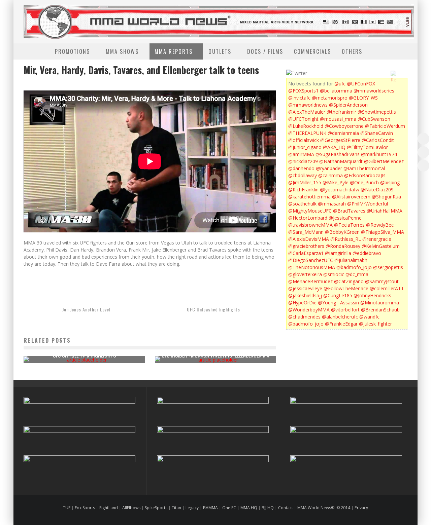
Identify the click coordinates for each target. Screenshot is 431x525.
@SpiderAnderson (348, 105)
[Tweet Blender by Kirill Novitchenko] (401, 73)
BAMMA (210, 508)
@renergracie (376, 239)
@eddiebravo (367, 253)
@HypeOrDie (302, 302)
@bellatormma (336, 90)
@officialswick (303, 140)
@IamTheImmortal (364, 168)
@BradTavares (349, 211)
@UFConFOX (361, 83)
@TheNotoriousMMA (311, 267)
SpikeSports (156, 508)
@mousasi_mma (338, 119)
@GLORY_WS (363, 98)
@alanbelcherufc (340, 316)
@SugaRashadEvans (338, 154)
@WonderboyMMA (309, 309)
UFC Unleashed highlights (213, 309)
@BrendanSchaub (380, 309)
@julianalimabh (350, 260)
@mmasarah (332, 203)
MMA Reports (174, 51)
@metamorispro (329, 98)
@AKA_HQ (334, 147)
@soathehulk (302, 203)
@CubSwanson (374, 119)
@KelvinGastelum (381, 246)
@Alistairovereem (351, 196)
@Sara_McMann (306, 232)
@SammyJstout (382, 281)
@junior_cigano (305, 147)
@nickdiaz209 (303, 161)
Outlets (219, 51)
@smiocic (333, 274)
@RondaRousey (343, 246)
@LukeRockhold (305, 126)
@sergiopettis (388, 267)
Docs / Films (265, 51)
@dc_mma (356, 274)
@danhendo (301, 168)
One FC (229, 508)
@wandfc (369, 316)
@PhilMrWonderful (367, 203)
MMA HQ (248, 508)
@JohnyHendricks (372, 295)
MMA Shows (122, 51)
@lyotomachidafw (339, 189)
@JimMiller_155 (304, 182)
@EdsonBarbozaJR (364, 175)
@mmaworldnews (308, 105)
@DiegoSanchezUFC (310, 260)
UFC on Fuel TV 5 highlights (84, 355)
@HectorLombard (307, 218)
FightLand (108, 508)
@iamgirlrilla (338, 253)
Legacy (192, 508)
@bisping (390, 182)
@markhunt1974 (379, 154)
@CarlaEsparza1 (306, 253)
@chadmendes (304, 316)
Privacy (361, 508)
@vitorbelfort (345, 309)
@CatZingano (349, 281)
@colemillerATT (387, 288)
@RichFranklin (303, 189)
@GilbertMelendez (384, 161)
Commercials (312, 51)
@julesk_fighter (375, 324)
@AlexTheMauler (306, 112)
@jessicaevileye (305, 288)
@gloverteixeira (305, 274)
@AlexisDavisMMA (308, 239)
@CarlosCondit (378, 140)
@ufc (339, 83)
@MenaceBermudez (310, 281)
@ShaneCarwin (376, 133)
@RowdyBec (380, 225)
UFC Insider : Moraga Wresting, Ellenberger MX (215, 355)
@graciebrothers (306, 246)
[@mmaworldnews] (423, 139)
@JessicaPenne (345, 218)
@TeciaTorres (349, 225)
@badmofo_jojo (354, 267)
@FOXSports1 (303, 90)
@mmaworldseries (374, 90)
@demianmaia (343, 133)
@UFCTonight (303, 119)
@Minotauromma (379, 302)
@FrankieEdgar (341, 324)
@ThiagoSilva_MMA (382, 232)
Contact (286, 508)
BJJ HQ (268, 508)
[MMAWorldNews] (423, 152)
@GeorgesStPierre (340, 140)
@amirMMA (301, 154)
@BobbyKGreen (342, 232)
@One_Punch (364, 182)
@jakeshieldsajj (305, 295)
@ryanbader (329, 168)
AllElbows (131, 508)
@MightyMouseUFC (310, 211)
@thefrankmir (341, 112)
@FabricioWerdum (385, 126)
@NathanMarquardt (341, 161)
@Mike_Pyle (336, 182)
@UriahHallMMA (384, 211)
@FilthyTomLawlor (367, 147)
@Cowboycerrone (344, 126)
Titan (176, 508)
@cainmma (330, 175)
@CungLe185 (337, 295)
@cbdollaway (302, 175)
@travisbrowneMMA (310, 225)
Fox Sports (84, 508)
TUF (66, 508)
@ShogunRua (386, 196)
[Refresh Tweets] (393, 73)
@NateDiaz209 (377, 189)
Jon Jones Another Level (86, 309)
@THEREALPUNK (307, 133)
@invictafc (299, 98)
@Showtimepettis (377, 112)
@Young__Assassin (338, 302)
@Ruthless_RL (345, 239)
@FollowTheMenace (346, 288)
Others (352, 51)
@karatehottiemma (309, 196)
